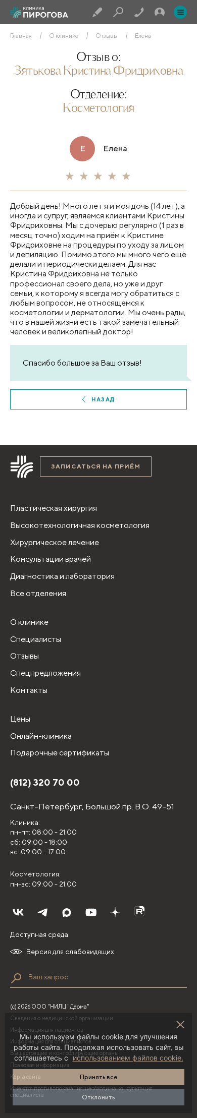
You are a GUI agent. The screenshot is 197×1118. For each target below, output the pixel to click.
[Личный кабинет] (159, 12)
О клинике (63, 35)
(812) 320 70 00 (45, 782)
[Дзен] (115, 912)
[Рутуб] (139, 912)
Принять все (99, 1077)
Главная (21, 35)
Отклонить (98, 1097)
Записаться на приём (95, 466)
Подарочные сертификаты (59, 752)
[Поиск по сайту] (16, 978)
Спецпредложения (45, 673)
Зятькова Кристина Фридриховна (98, 72)
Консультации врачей (50, 559)
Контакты (28, 690)
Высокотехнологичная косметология (80, 525)
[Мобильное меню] (180, 12)
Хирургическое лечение (54, 542)
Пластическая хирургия (53, 508)
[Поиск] (118, 12)
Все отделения (38, 593)
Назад (103, 399)
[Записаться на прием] (97, 12)
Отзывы (106, 35)
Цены (20, 719)
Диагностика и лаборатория (62, 576)
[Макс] (67, 912)
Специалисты (35, 639)
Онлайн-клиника (41, 736)
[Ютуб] (91, 912)
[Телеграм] (42, 912)
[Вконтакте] (18, 912)
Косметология (98, 109)
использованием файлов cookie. (128, 1057)
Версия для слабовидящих (70, 952)
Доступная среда (39, 934)
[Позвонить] (138, 12)
